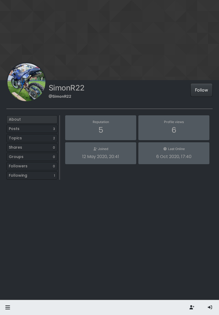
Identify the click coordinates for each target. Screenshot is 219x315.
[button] (7, 307)
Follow (201, 90)
